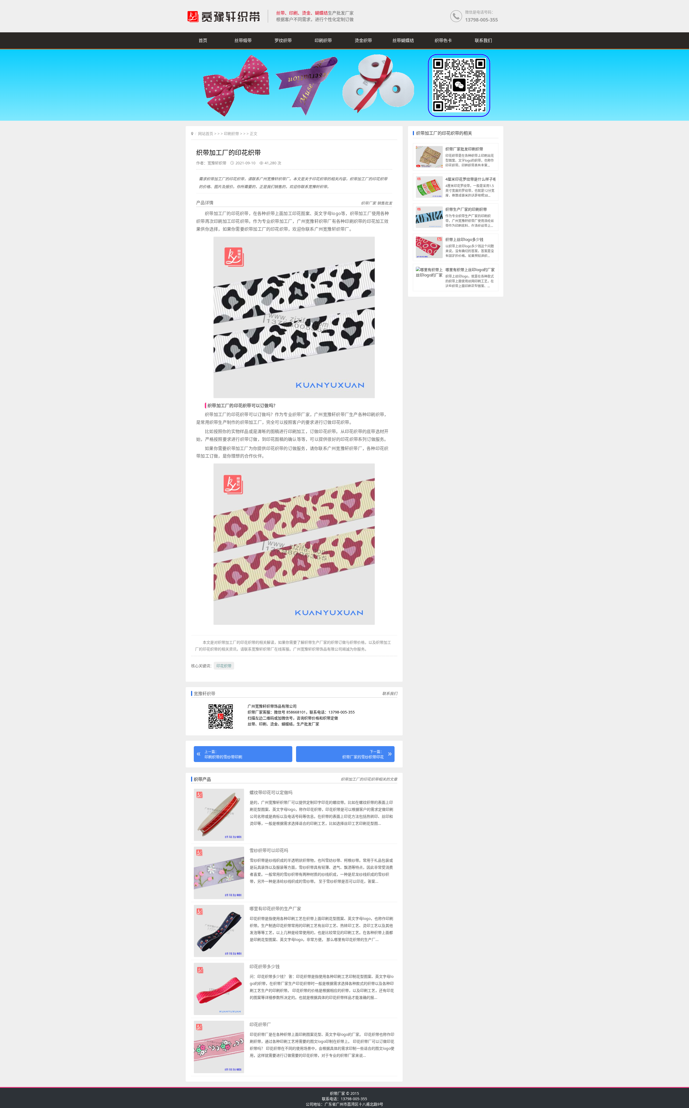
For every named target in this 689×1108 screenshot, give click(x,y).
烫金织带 (363, 40)
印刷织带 (323, 40)
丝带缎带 (243, 40)
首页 (203, 40)
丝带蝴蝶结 (403, 40)
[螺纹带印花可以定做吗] (219, 839)
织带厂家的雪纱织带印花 (363, 756)
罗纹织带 (283, 40)
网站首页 (205, 133)
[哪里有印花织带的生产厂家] (219, 956)
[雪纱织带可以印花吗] (219, 898)
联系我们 (483, 40)
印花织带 (223, 665)
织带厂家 (337, 1093)
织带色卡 (443, 40)
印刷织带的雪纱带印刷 (223, 756)
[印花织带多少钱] (219, 1014)
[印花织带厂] (219, 1072)
